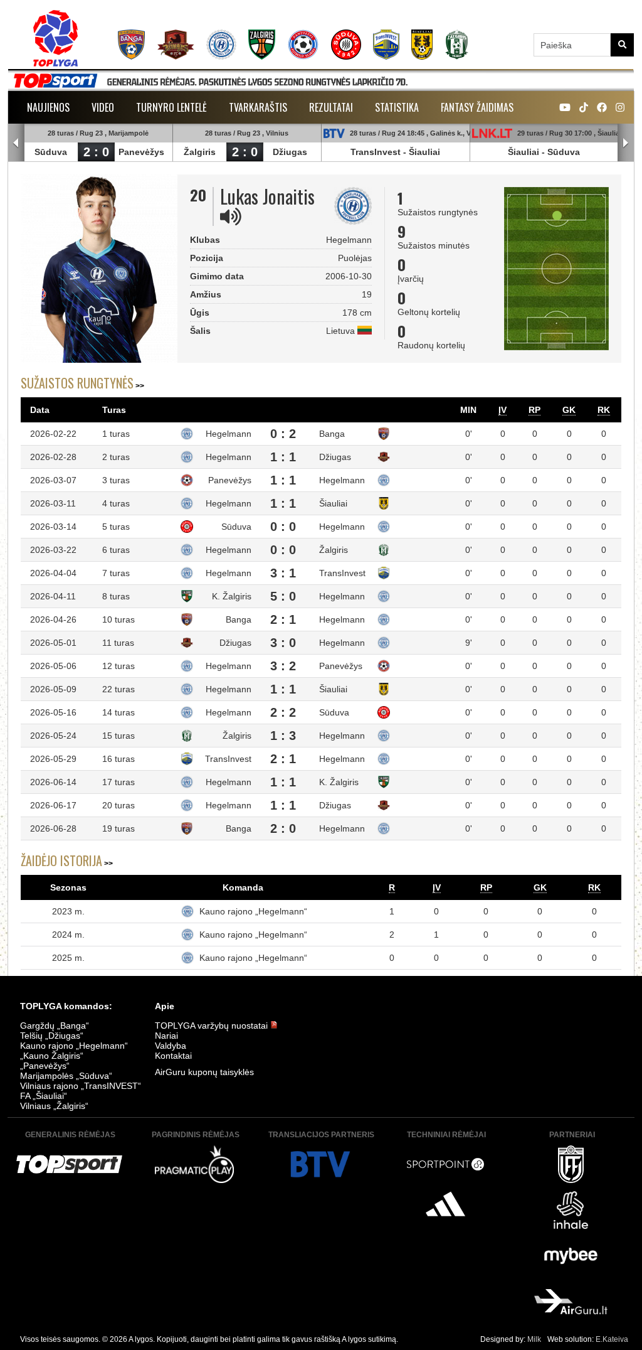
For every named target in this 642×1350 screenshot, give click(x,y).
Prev (16, 143)
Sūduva (50, 152)
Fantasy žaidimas (477, 107)
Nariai (166, 1036)
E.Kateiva (612, 1339)
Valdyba (170, 1046)
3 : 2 (283, 666)
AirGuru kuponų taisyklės (204, 1072)
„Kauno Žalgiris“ (51, 1056)
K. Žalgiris (231, 596)
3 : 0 (283, 643)
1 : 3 (283, 735)
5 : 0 (283, 596)
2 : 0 (96, 152)
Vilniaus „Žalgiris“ (54, 1106)
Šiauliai (424, 152)
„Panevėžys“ (45, 1066)
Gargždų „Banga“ (54, 1026)
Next (626, 143)
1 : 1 (283, 457)
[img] (230, 216)
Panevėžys (141, 152)
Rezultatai (331, 107)
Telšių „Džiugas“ (51, 1036)
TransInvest (375, 152)
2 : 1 (283, 619)
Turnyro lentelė (171, 107)
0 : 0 (283, 526)
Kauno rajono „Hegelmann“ (253, 911)
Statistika (397, 107)
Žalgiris (200, 152)
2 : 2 (283, 712)
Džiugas (290, 152)
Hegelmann (228, 434)
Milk (534, 1339)
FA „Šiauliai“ (43, 1096)
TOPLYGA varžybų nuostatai (212, 1026)
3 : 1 (283, 573)
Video (103, 107)
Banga (332, 434)
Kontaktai (173, 1056)
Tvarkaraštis (258, 107)
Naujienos (48, 107)
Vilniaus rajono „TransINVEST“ (80, 1086)
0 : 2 (283, 434)
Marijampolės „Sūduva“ (66, 1076)
